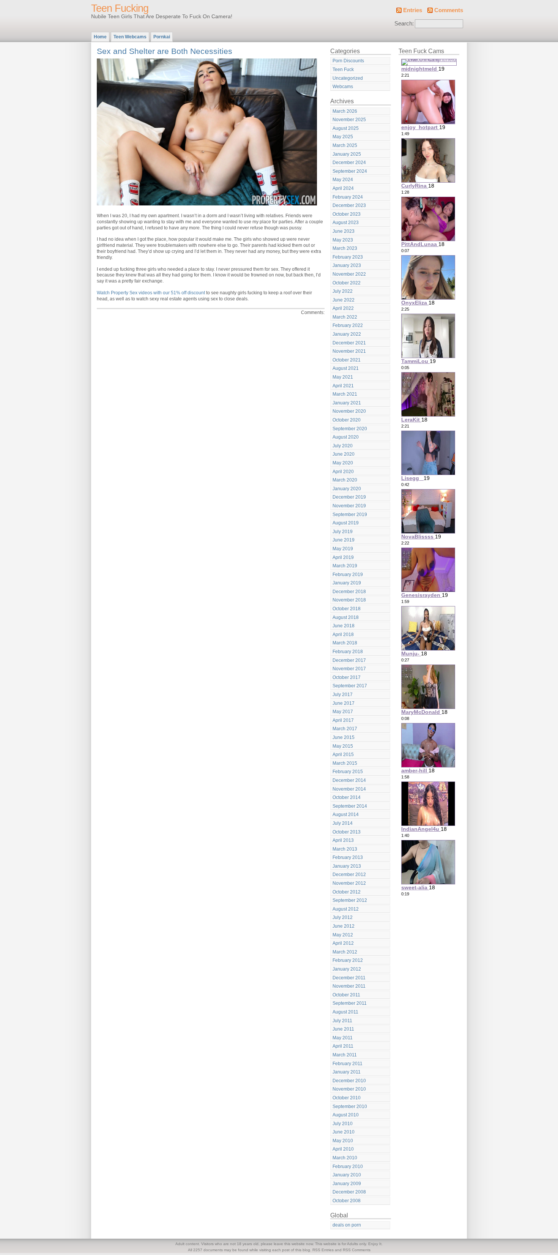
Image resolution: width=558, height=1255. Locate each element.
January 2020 (347, 488)
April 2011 (343, 1046)
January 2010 (347, 1175)
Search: (404, 24)
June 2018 (344, 625)
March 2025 (345, 145)
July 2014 (343, 823)
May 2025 (343, 136)
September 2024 (350, 171)
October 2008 (347, 1200)
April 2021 (343, 385)
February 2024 (348, 197)
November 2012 (349, 883)
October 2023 (347, 214)
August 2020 (346, 437)
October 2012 (347, 892)
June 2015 (344, 737)
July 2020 (343, 445)
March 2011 (345, 1055)
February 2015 (348, 771)
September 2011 (350, 1003)
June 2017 (344, 703)
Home (100, 36)
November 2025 (349, 119)
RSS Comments (356, 1250)
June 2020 (344, 454)
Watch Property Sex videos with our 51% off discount (151, 292)
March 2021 (345, 394)
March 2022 (345, 317)
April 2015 (343, 754)
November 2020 (349, 411)
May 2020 (343, 463)
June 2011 (343, 1029)
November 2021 (349, 351)
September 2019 (350, 514)
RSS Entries (323, 1250)
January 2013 (347, 866)
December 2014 (349, 780)
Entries (412, 10)
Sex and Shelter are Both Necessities (164, 51)
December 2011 (349, 977)
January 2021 (347, 403)
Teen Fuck (343, 69)
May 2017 (343, 711)
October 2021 (347, 360)
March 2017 (345, 728)
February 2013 (348, 857)
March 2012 (345, 952)
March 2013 (345, 849)
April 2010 (343, 1149)
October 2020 (347, 420)
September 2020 (350, 428)
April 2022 (343, 308)
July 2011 (342, 1020)
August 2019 (346, 523)
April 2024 (343, 188)
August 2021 (346, 368)
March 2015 (345, 763)
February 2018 (348, 651)
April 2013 (343, 840)
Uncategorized (348, 78)
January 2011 (347, 1072)
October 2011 (346, 995)
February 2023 (348, 257)
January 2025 (347, 154)
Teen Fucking (119, 8)
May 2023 (343, 240)
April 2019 (343, 557)
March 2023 (345, 248)
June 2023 (344, 231)
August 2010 (346, 1115)
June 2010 (344, 1132)
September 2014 (350, 806)
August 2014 (346, 814)
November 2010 (349, 1089)
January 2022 (347, 334)
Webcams (343, 86)
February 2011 (348, 1063)
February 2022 (348, 325)
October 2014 (347, 797)
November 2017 (349, 668)
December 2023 (349, 205)
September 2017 (350, 685)
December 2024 (349, 162)
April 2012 (343, 943)
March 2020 (345, 480)
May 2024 (343, 179)
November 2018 (349, 600)
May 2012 (343, 935)
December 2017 (349, 660)
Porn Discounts (348, 60)
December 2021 (349, 343)
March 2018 (345, 643)
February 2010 (348, 1166)
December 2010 (349, 1080)
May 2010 (343, 1140)
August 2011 (345, 1012)
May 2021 (343, 377)
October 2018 (347, 608)
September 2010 (350, 1106)
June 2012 (344, 926)
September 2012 (350, 900)
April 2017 (343, 720)
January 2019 (347, 583)
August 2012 (346, 909)
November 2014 (349, 789)
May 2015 (343, 746)
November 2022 (349, 274)
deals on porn (347, 1225)
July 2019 (343, 531)
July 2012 (343, 917)
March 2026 (345, 111)
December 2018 (349, 591)
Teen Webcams (130, 36)
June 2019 (344, 540)
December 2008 (349, 1192)
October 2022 (347, 283)
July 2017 (343, 694)
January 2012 (347, 969)
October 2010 (347, 1097)
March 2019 (345, 565)
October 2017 (347, 677)
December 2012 (349, 874)
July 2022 (343, 291)
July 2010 (343, 1123)
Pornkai (161, 36)
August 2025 (346, 128)
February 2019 (348, 574)
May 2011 (343, 1037)
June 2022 (344, 300)
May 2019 (343, 548)
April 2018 (343, 634)
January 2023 (347, 265)
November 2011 (349, 986)
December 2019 (349, 497)
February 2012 (348, 960)
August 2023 (346, 222)
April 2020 (343, 471)
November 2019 (349, 505)
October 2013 (347, 832)
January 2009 (347, 1183)
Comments (448, 10)
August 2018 (346, 617)
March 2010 (345, 1157)
